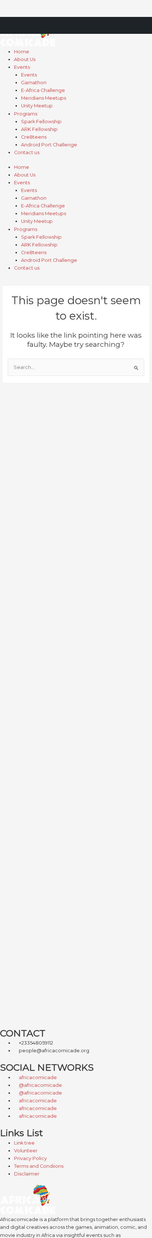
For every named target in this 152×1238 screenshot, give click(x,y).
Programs (25, 114)
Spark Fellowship (41, 121)
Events (22, 67)
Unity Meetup (37, 105)
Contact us (26, 152)
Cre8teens (33, 137)
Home (21, 51)
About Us (24, 59)
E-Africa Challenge (43, 90)
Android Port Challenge (49, 144)
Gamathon (33, 82)
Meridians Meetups (43, 98)
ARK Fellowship (39, 129)
